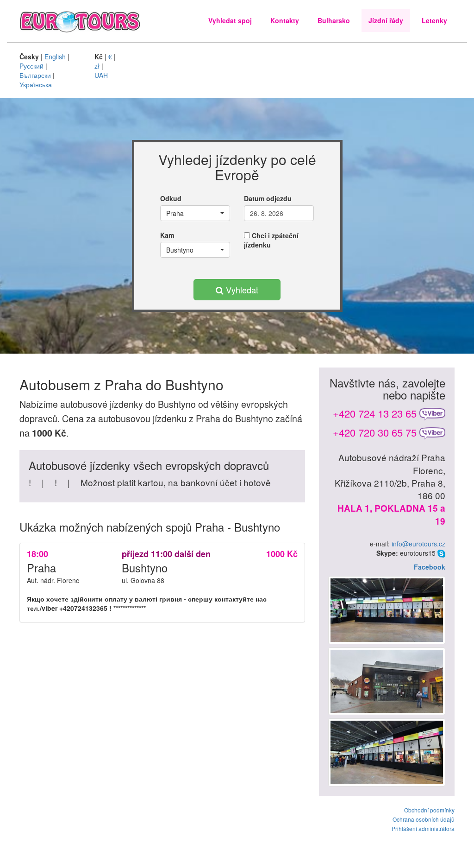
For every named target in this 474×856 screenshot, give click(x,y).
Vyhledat (241, 290)
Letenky (434, 20)
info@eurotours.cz (418, 543)
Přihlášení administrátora (423, 828)
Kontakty (284, 20)
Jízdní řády (385, 20)
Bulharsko (334, 20)
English (55, 56)
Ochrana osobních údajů (424, 819)
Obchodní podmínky (429, 810)
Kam (167, 235)
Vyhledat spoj (230, 20)
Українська (35, 84)
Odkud (170, 198)
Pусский (31, 65)
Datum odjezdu (268, 198)
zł (97, 65)
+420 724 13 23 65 (375, 413)
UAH (101, 75)
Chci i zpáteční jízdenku (271, 240)
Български (35, 75)
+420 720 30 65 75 (375, 432)
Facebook (429, 566)
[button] (195, 213)
